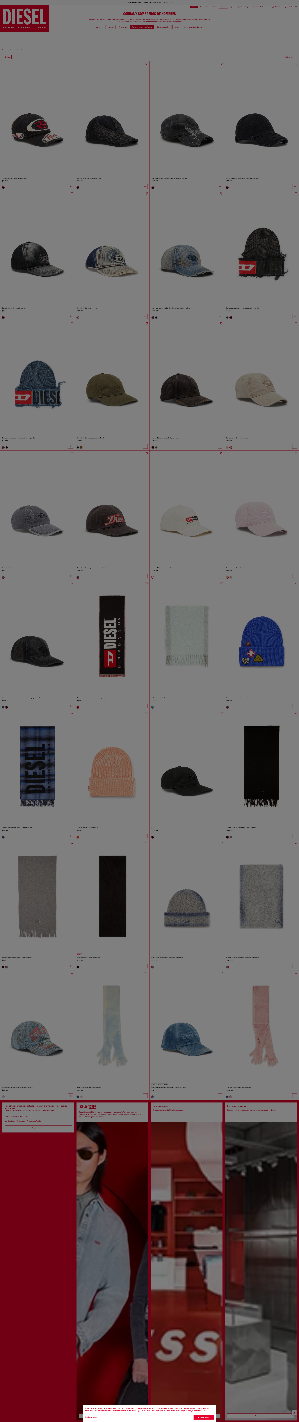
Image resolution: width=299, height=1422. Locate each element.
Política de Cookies (199, 1411)
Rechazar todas (91, 1417)
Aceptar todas (203, 1417)
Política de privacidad (183, 1411)
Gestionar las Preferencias (155, 1411)
